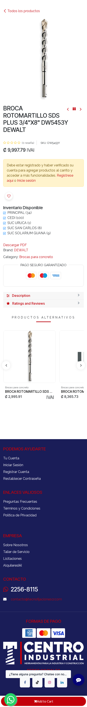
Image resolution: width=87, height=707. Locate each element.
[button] (9, 196)
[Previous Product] (68, 109)
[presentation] (6, 365)
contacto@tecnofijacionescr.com (36, 599)
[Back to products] (74, 109)
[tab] (43, 296)
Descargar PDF (15, 245)
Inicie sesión (26, 181)
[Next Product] (80, 109)
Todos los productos (23, 11)
